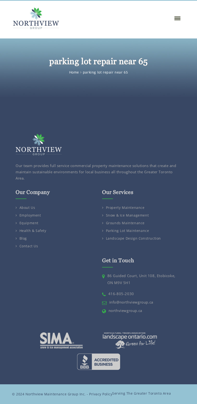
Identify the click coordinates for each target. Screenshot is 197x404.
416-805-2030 (121, 293)
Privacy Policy (100, 394)
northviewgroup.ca (125, 310)
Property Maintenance (125, 207)
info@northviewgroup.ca (131, 302)
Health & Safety (32, 230)
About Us (27, 207)
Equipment (28, 223)
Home (74, 72)
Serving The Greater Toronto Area (141, 393)
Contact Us (28, 246)
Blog (23, 238)
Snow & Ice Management (127, 215)
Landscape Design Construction (133, 238)
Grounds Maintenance (125, 223)
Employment (30, 215)
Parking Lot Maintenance (127, 230)
